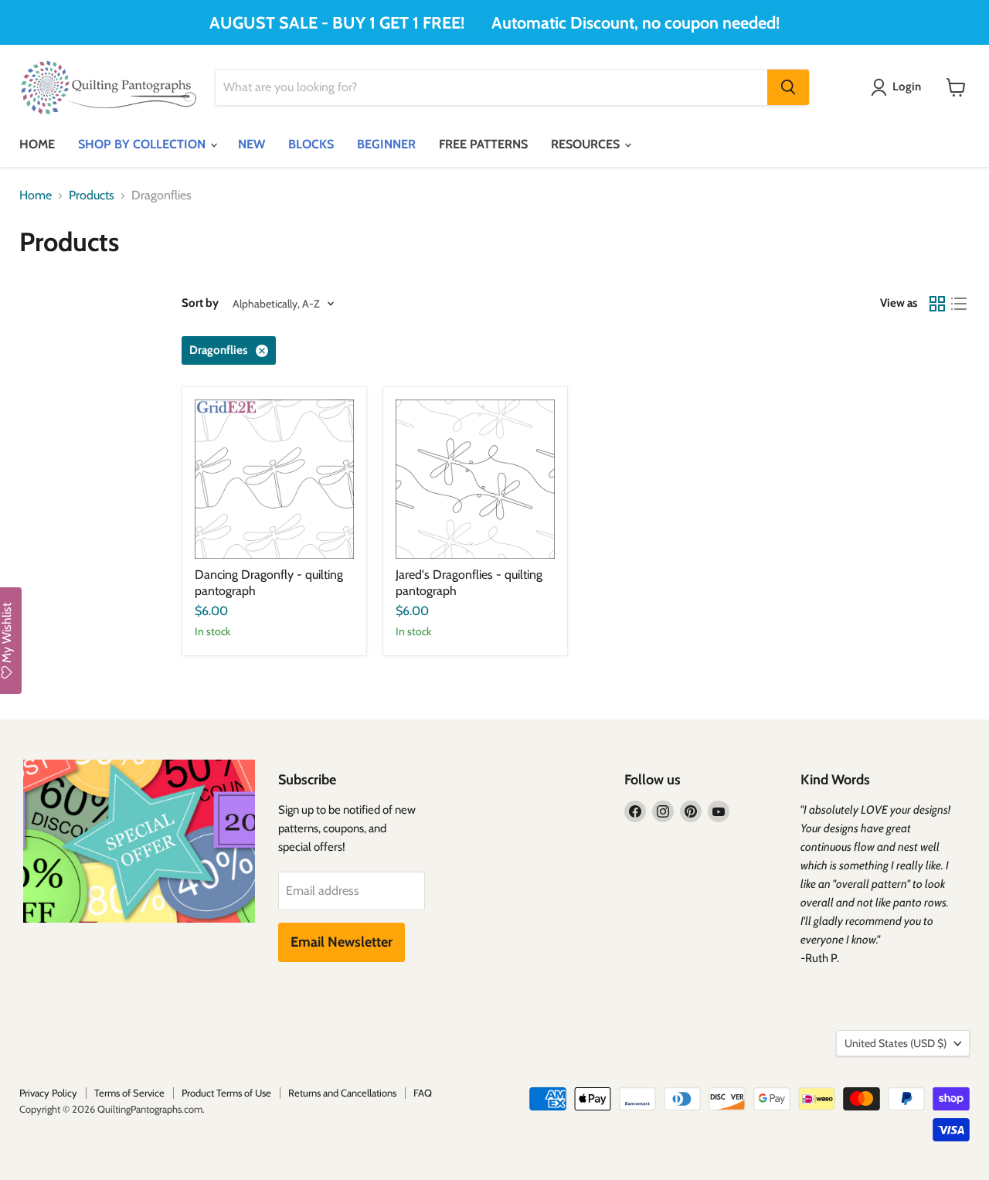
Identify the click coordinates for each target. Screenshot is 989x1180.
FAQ (422, 1092)
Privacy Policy (48, 1092)
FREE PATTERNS (483, 144)
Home (35, 195)
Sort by (200, 303)
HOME (37, 144)
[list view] (959, 304)
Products (91, 195)
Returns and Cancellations (342, 1092)
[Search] (788, 87)
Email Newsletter (342, 941)
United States (896, 1043)
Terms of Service (129, 1092)
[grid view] (937, 304)
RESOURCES (587, 144)
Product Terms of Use (226, 1092)
